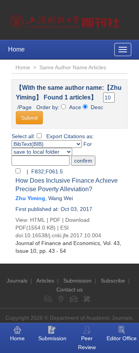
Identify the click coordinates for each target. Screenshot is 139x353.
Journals (17, 281)
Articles (45, 281)
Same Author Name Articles (72, 67)
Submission (77, 281)
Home (16, 49)
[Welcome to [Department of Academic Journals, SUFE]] (65, 19)
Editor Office (122, 338)
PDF (55, 220)
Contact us (69, 289)
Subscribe (113, 281)
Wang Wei (60, 198)
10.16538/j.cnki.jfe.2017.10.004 (62, 235)
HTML (37, 220)
